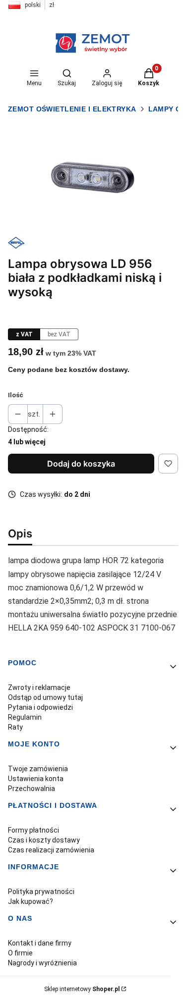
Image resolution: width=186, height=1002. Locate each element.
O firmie (20, 953)
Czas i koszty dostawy (44, 840)
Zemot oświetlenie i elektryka (72, 109)
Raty (15, 727)
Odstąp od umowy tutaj (45, 697)
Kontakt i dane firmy (39, 943)
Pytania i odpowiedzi (40, 707)
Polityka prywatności (41, 892)
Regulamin (25, 717)
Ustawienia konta (35, 779)
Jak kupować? (30, 901)
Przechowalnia (31, 788)
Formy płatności (33, 830)
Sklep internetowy (82, 989)
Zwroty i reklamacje (39, 687)
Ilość (15, 395)
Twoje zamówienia (38, 769)
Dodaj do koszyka (81, 464)
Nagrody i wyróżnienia (42, 963)
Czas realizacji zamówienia (51, 850)
